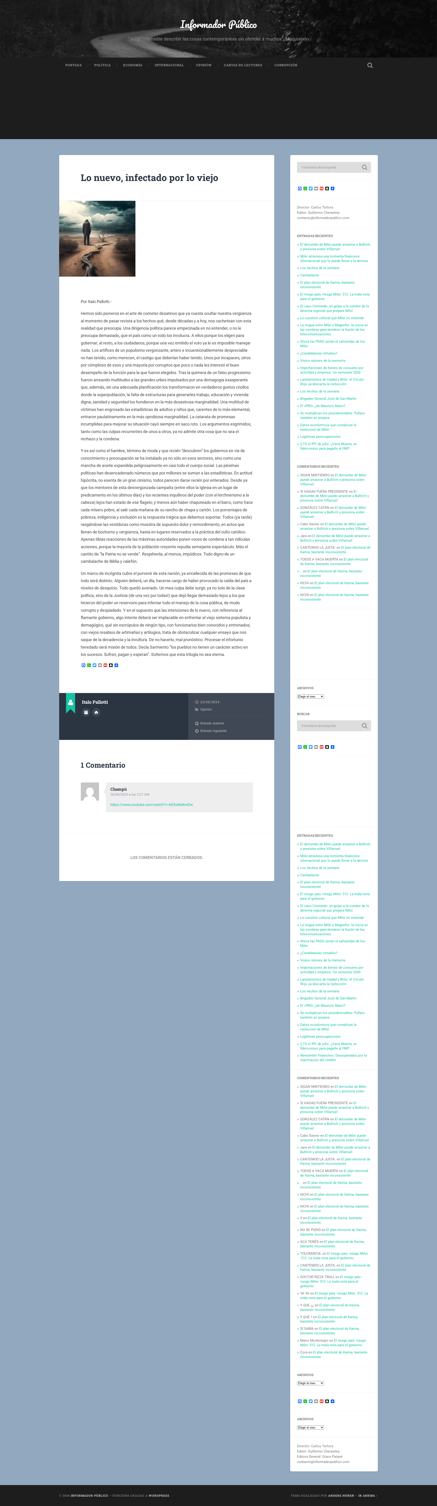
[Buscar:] (334, 167)
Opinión (204, 65)
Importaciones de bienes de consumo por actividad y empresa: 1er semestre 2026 (331, 370)
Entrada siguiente (213, 731)
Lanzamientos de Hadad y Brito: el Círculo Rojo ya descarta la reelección (332, 381)
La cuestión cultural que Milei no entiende (332, 318)
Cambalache (309, 275)
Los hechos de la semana (319, 268)
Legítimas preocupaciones (320, 437)
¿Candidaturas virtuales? (318, 353)
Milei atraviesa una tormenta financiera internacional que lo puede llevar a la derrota (334, 258)
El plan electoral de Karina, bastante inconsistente (335, 549)
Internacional (169, 65)
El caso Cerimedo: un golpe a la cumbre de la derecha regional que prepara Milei (334, 308)
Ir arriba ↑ (368, 1495)
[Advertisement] (218, 107)
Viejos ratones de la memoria (322, 361)
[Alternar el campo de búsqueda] (370, 65)
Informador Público (218, 24)
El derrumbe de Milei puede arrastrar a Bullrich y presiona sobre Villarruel (335, 246)
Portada (73, 65)
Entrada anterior (212, 723)
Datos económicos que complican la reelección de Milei (328, 427)
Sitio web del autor (96, 712)
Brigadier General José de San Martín (328, 399)
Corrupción (285, 65)
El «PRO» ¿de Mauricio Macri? (322, 406)
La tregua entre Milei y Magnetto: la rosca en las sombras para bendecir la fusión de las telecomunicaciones (334, 329)
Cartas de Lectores (243, 65)
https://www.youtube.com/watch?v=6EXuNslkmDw (151, 805)
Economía (132, 65)
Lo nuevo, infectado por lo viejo (149, 177)
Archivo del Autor (86, 712)
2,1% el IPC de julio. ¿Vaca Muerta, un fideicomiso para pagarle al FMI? (328, 446)
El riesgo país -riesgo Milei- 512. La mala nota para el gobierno (334, 1255)
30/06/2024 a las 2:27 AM (129, 794)
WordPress (159, 1495)
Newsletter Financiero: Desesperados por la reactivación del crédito (333, 1057)
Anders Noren (341, 1495)
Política (102, 65)
